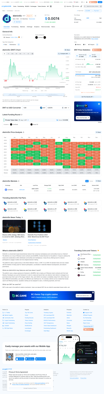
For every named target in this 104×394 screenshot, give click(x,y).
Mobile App (70, 331)
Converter (69, 320)
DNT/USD (22, 189)
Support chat (88, 312)
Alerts (68, 317)
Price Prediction (32, 239)
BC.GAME (88, 10)
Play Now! (96, 10)
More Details (94, 38)
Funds (26, 315)
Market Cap (25, 90)
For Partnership (87, 317)
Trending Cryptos (48, 312)
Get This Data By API (87, 96)
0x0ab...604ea (14, 37)
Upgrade (94, 2)
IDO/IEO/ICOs (28, 325)
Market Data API (88, 326)
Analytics (36, 26)
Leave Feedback (87, 320)
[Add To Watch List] (35, 15)
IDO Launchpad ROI (49, 315)
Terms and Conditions (74, 378)
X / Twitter (7, 312)
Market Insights (8, 315)
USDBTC (34, 90)
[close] (99, 104)
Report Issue (86, 323)
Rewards (69, 328)
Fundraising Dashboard (50, 328)
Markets (22, 26)
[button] (19, 358)
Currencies (10, 10)
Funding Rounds (29, 317)
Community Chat (8, 317)
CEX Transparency (49, 323)
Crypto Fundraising (9, 320)
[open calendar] (32, 54)
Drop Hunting (28, 323)
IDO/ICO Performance (49, 320)
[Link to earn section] (81, 6)
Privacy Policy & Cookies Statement (20, 384)
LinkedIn (6, 325)
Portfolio (69, 312)
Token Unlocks (29, 320)
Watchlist (69, 315)
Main (3, 10)
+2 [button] (18, 44)
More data (98, 50)
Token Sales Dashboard (50, 325)
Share (68, 50)
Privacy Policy (83, 378)
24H (87, 18)
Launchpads (28, 328)
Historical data (45, 26)
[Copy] (21, 37)
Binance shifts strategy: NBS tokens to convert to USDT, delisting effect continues (13, 237)
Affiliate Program (87, 315)
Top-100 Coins (29, 312)
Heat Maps (46, 331)
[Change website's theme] (87, 2)
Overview (7, 26)
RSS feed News (8, 328)
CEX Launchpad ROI (49, 317)
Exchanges (28, 331)
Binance (5, 239)
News (53, 26)
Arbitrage (29, 26)
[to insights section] (50, 6)
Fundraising (14, 26)
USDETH (44, 90)
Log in (100, 2)
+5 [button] (97, 44)
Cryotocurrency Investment (34, 242)
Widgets (69, 325)
